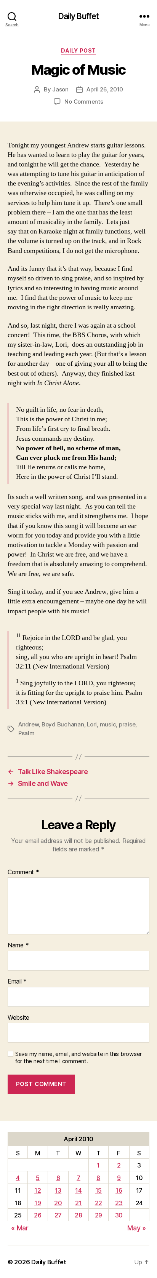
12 (37, 1190)
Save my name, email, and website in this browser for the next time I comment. (78, 1058)
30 (119, 1215)
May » (136, 1228)
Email (17, 981)
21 (78, 1203)
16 (118, 1190)
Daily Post (78, 50)
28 (78, 1215)
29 (98, 1215)
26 (37, 1215)
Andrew (28, 724)
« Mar (20, 1228)
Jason (60, 89)
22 (98, 1203)
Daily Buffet (78, 16)
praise (127, 724)
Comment (23, 872)
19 (37, 1203)
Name (18, 945)
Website (18, 1017)
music (108, 724)
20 (58, 1203)
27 (58, 1215)
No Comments (83, 101)
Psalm (26, 733)
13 (58, 1190)
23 (118, 1203)
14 (78, 1190)
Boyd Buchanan (63, 724)
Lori (92, 724)
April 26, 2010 (105, 89)
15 (98, 1190)
